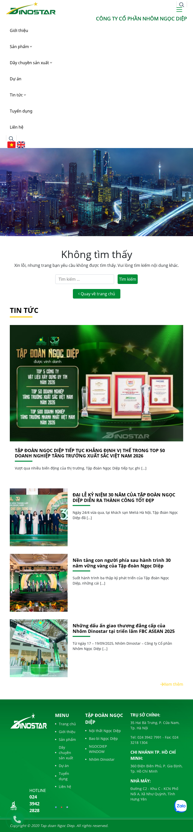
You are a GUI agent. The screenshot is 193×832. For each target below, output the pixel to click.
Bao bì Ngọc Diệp (103, 738)
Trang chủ (67, 723)
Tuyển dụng (21, 111)
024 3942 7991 (149, 737)
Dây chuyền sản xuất (30, 62)
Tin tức (17, 95)
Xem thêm (173, 684)
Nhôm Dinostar (102, 759)
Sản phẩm (20, 46)
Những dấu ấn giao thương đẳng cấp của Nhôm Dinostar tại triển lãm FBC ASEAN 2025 (124, 628)
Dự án (15, 79)
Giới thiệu (19, 30)
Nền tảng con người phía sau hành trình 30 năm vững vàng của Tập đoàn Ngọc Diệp (122, 563)
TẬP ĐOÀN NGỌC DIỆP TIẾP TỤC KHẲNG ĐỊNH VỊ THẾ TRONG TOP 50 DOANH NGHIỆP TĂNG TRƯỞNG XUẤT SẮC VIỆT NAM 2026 (90, 453)
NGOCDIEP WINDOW (98, 749)
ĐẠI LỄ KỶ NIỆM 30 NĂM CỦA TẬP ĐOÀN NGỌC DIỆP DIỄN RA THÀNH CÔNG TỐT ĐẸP (124, 497)
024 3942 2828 (34, 803)
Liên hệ (16, 127)
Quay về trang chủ (97, 294)
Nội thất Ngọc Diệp (105, 730)
